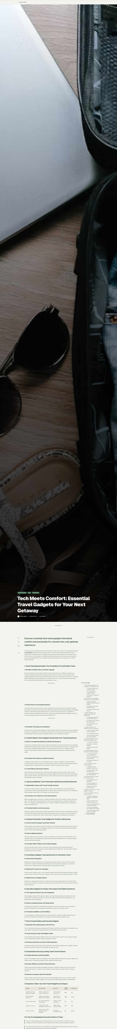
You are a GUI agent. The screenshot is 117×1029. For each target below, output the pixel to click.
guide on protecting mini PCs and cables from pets (54, 732)
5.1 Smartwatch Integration (92, 742)
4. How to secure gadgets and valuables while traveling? (93, 808)
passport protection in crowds (69, 874)
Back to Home (23, 2)
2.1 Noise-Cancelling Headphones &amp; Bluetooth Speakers (93, 703)
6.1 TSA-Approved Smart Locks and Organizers (91, 754)
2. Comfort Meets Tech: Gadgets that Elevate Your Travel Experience (91, 699)
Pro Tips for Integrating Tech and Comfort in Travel (91, 793)
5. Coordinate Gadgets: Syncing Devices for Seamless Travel (91, 739)
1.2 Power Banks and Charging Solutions (91, 692)
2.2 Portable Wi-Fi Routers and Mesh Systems (92, 707)
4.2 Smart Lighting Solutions (92, 733)
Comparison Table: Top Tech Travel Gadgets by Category (91, 790)
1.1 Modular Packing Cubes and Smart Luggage (92, 689)
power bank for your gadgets (64, 711)
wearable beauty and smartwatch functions (54, 865)
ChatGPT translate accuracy (62, 802)
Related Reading (90, 813)
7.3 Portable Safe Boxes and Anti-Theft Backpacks (92, 774)
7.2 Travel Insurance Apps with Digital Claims (92, 770)
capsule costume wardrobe (65, 678)
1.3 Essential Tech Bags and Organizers (92, 695)
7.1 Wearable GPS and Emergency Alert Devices (91, 767)
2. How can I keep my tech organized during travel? (92, 801)
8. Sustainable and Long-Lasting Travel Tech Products (91, 777)
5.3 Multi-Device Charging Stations (92, 748)
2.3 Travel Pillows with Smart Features (92, 710)
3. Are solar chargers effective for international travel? (93, 804)
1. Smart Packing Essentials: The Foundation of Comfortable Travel (91, 686)
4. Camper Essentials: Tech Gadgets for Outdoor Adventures (91, 728)
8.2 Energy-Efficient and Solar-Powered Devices (91, 784)
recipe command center (46, 815)
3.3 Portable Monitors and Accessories (92, 724)
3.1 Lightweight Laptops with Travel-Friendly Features (92, 718)
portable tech (63, 654)
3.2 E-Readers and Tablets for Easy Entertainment (93, 721)
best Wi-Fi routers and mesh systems (59, 765)
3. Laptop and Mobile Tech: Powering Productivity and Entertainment (90, 714)
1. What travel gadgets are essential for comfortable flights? (92, 797)
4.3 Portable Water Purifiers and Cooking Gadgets (92, 736)
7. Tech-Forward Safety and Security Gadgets (90, 764)
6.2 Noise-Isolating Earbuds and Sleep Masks (92, 757)
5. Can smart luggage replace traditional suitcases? (92, 811)
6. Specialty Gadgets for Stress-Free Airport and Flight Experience (91, 751)
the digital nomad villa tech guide (50, 792)
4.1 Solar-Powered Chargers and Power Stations (92, 731)
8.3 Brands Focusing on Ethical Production (91, 787)
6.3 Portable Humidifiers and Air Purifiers (92, 761)
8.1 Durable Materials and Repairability (91, 780)
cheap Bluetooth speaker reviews (37, 750)
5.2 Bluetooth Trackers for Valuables (92, 744)
